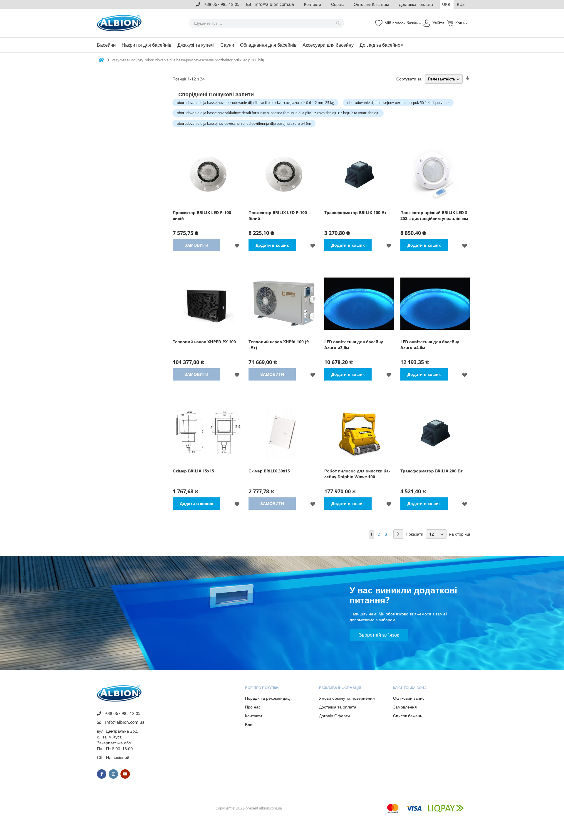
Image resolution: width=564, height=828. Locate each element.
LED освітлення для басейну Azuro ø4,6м (429, 344)
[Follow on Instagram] (113, 774)
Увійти (438, 23)
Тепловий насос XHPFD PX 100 (204, 341)
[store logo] (120, 23)
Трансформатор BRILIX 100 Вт (355, 212)
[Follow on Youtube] (125, 774)
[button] (447, 4)
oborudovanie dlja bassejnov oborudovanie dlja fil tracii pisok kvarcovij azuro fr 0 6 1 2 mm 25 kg (255, 102)
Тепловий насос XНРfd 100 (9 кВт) (279, 344)
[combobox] (266, 23)
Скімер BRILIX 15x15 (193, 471)
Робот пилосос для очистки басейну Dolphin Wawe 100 (357, 473)
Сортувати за (409, 79)
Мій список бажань (403, 23)
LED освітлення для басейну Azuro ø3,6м (353, 344)
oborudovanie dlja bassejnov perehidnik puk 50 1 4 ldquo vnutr (398, 102)
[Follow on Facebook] (101, 774)
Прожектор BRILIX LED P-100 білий (278, 215)
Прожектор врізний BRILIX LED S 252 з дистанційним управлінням (434, 215)
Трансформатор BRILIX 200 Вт (431, 471)
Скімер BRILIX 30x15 (269, 471)
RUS (461, 4)
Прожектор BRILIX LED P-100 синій (202, 215)
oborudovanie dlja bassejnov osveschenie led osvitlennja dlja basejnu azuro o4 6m (244, 123)
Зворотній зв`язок (379, 635)
